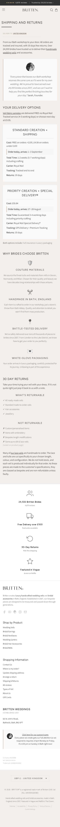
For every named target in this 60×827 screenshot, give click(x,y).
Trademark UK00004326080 (12, 763)
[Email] (25, 611)
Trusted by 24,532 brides (30, 3)
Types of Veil (8, 689)
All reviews (7, 685)
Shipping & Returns (11, 681)
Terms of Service (45, 806)
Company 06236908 (9, 758)
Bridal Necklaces (10, 635)
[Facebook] (4, 611)
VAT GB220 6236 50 (9, 760)
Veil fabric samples (12, 113)
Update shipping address (13, 672)
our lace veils (17, 452)
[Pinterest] (14, 611)
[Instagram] (20, 611)
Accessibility (21, 806)
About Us (6, 693)
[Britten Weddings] (30, 10)
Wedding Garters (10, 639)
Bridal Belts (7, 648)
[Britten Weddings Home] (13, 588)
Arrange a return (9, 677)
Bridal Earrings (9, 631)
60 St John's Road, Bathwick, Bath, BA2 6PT (13, 720)
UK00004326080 (31, 793)
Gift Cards (7, 697)
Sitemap (12, 806)
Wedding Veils (9, 627)
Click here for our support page (35, 734)
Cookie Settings (30, 809)
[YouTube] (9, 611)
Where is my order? (11, 668)
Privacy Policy (32, 806)
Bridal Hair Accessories (12, 643)
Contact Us (7, 664)
